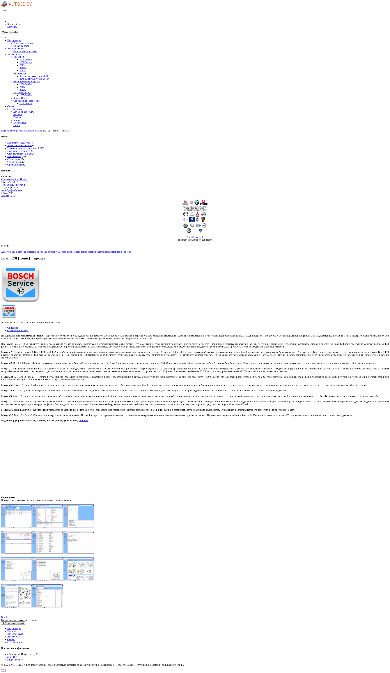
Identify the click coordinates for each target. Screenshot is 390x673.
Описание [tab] (12, 327)
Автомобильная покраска (26, 81)
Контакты (12, 26)
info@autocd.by (15, 659)
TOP (3, 670)
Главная (5, 130)
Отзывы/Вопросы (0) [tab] (18, 330)
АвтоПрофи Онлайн (12, 190)
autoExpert (18, 57)
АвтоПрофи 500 (195, 237)
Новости (11, 631)
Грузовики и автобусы (18, 151)
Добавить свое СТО (23, 111)
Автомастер (19, 73)
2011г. (23, 87)
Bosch (19, 251)
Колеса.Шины (20, 98)
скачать (83, 420)
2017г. (23, 70)
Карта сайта (13, 24)
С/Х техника (13, 159)
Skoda (40, 251)
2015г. (23, 65)
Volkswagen (49, 251)
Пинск (16, 125)
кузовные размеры (70, 251)
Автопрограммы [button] (16, 48)
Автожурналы (14, 636)
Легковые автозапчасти (19, 145)
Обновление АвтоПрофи (14, 179)
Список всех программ (25, 51)
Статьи (11, 639)
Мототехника (14, 156)
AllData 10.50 (8, 195)
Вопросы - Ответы (23, 43)
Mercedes (31, 251)
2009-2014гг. (26, 62)
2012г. (23, 89)
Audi (3, 251)
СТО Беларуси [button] (15, 109)
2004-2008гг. (26, 59)
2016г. (23, 68)
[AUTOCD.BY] (16, 7)
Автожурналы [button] (14, 54)
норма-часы (87, 251)
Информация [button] (14, 40)
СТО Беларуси (15, 642)
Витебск (17, 114)
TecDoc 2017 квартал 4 (13, 185)
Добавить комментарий (13, 623)
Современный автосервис (26, 100)
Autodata (11, 251)
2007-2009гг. (26, 95)
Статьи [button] (11, 106)
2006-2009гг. (26, 84)
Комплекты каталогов (18, 142)
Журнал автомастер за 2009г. (34, 76)
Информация (14, 628)
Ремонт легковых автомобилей (23, 148)
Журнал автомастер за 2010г (34, 78)
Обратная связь (21, 46)
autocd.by (12, 657)
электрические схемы (119, 251)
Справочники (34, 130)
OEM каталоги (15, 164)
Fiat (24, 251)
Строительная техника (19, 153)
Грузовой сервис (22, 92)
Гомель (17, 117)
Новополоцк (20, 122)
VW (58, 251)
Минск (17, 120)
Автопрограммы (18, 130)
